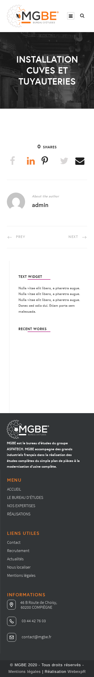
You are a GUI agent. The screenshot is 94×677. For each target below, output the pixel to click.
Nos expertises (21, 505)
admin (40, 205)
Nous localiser (19, 567)
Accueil (14, 489)
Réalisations (18, 514)
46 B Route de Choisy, (38, 602)
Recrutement (18, 550)
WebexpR (77, 671)
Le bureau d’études (25, 497)
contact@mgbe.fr (36, 636)
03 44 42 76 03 (33, 620)
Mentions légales (21, 575)
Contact (14, 542)
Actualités (15, 558)
